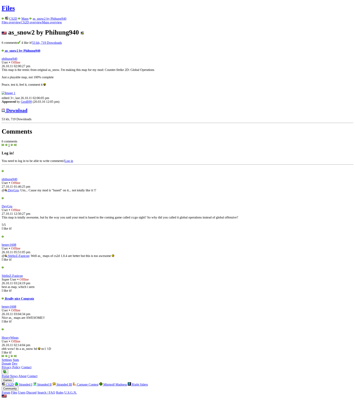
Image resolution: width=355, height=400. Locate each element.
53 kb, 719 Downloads (47, 42)
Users (21, 392)
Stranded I (25, 384)
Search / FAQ (46, 392)
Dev (14, 363)
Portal (5, 376)
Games (7, 380)
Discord (31, 392)
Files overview (11, 22)
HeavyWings (10, 337)
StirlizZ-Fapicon (18, 256)
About (22, 376)
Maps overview (52, 22)
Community (10, 388)
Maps (25, 18)
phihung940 (9, 58)
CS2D (13, 18)
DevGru (13, 190)
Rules (59, 392)
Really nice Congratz (19, 298)
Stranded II (44, 384)
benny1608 (9, 244)
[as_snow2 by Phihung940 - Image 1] (8, 93)
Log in (69, 161)
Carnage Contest (87, 384)
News (14, 376)
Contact (26, 367)
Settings (7, 360)
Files (8, 8)
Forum (6, 392)
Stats (16, 360)
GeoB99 (26, 101)
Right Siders (139, 384)
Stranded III (64, 384)
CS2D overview (31, 22)
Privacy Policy (11, 367)
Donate (6, 363)
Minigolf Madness (115, 384)
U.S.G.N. (70, 392)
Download (16, 110)
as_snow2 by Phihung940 (49, 18)
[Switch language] (4, 396)
